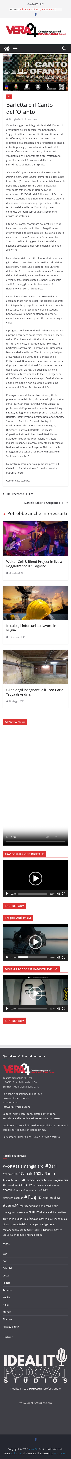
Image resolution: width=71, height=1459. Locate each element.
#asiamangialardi (29, 1166)
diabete (44, 1212)
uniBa (6, 1234)
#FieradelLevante (34, 1180)
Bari (5, 1253)
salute (23, 1230)
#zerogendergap (28, 1206)
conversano (21, 1212)
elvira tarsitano (58, 1212)
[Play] (7, 893)
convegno (8, 1212)
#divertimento (12, 1180)
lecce (33, 1218)
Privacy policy (11, 1326)
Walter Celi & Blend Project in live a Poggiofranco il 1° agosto (34, 563)
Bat (9, 97)
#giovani (61, 1180)
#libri (22, 1185)
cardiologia (52, 1206)
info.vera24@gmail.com (16, 1106)
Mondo (7, 1312)
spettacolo (34, 1229)
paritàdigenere (44, 1224)
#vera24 (11, 1205)
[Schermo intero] (63, 893)
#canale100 (10, 1174)
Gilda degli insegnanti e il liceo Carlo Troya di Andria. (34, 692)
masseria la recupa (49, 1218)
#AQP (7, 1166)
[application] (35, 878)
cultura (34, 1212)
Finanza (7, 1319)
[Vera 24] (7, 48)
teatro (58, 1230)
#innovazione (10, 1185)
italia (26, 1218)
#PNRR (44, 1190)
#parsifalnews (31, 1190)
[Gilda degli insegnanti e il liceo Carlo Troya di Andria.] (35, 652)
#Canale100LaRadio (36, 1173)
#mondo (54, 1185)
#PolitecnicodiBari (13, 1197)
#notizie (18, 1190)
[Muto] (58, 893)
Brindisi (7, 1268)
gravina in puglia (12, 1218)
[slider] (32, 894)
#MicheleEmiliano (40, 1185)
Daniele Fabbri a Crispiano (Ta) (44, 503)
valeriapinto (17, 1234)
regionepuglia (11, 1230)
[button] (35, 878)
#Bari (51, 1166)
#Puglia (33, 1196)
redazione (32, 119)
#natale (8, 1190)
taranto (48, 1229)
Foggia (6, 1282)
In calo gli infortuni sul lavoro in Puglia (31, 627)
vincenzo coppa (34, 1234)
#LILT (29, 1185)
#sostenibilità (51, 1198)
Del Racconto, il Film (20, 494)
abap (42, 1206)
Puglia (6, 1297)
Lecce (6, 1275)
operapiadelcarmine (22, 1224)
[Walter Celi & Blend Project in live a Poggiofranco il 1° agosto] (35, 524)
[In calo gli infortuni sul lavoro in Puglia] (35, 588)
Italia (6, 1304)
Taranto (7, 1290)
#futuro (51, 1180)
